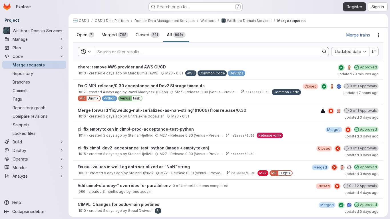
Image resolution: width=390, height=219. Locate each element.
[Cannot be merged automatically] (323, 110)
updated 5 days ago (362, 211)
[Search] (324, 51)
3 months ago (114, 191)
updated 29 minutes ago (358, 74)
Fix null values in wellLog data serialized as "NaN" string (134, 166)
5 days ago (113, 173)
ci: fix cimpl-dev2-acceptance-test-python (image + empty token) (143, 147)
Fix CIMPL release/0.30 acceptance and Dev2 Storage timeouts (141, 85)
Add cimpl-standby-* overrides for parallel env (125, 185)
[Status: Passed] (341, 67)
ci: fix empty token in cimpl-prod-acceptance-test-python (136, 129)
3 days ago (112, 116)
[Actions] (378, 35)
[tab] (85, 35)
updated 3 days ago (362, 117)
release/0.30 (258, 92)
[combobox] (350, 51)
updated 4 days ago (362, 192)
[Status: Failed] (330, 111)
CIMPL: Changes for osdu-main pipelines (118, 204)
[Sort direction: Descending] (374, 51)
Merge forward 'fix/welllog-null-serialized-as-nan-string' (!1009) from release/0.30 (162, 110)
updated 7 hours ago (361, 93)
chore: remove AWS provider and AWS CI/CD (122, 66)
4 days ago (112, 73)
